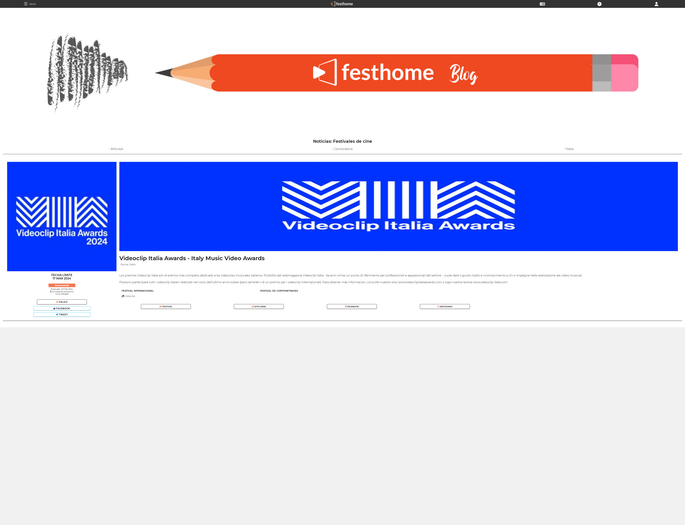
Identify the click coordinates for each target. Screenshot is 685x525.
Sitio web (260, 306)
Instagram (445, 306)
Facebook (63, 308)
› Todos (569, 149)
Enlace (63, 302)
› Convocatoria (342, 149)
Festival (167, 306)
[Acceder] (656, 3)
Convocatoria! (62, 285)
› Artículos (116, 149)
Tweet (63, 314)
